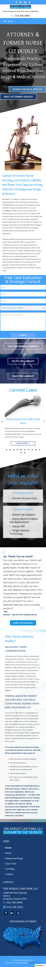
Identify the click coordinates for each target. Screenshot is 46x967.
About (8, 853)
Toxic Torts (10, 863)
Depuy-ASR (18, 526)
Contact (9, 874)
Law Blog (9, 868)
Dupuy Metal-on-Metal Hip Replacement (24, 520)
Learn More (22, 443)
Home (8, 847)
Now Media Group (34, 963)
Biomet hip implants (23, 514)
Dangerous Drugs (14, 858)
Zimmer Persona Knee (24, 498)
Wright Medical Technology (19, 532)
